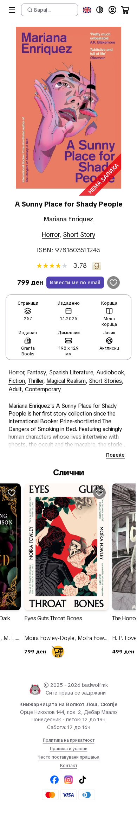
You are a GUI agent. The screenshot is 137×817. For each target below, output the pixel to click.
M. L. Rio (14, 638)
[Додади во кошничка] (58, 651)
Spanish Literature (71, 372)
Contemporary (43, 389)
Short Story (79, 234)
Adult (15, 389)
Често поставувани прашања (68, 757)
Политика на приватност (68, 740)
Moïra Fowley (94, 638)
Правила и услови (68, 749)
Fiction (16, 381)
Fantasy (36, 372)
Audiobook (110, 372)
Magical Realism (66, 381)
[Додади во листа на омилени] (113, 282)
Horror (50, 234)
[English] (87, 10)
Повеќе (115, 455)
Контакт (68, 765)
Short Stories (105, 381)
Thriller (35, 381)
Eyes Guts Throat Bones (53, 618)
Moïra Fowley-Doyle (49, 638)
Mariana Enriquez (68, 219)
